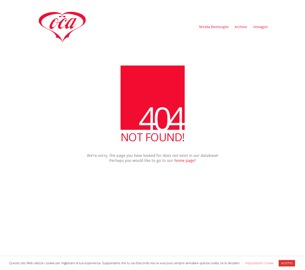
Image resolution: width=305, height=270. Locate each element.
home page (184, 160)
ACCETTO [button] (287, 263)
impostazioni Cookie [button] (259, 263)
